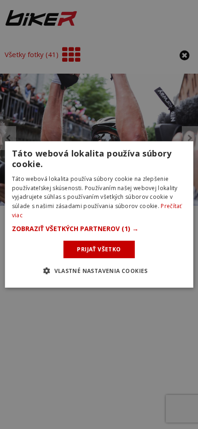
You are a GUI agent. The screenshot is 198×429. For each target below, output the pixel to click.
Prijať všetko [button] (99, 249)
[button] (99, 229)
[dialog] (99, 214)
